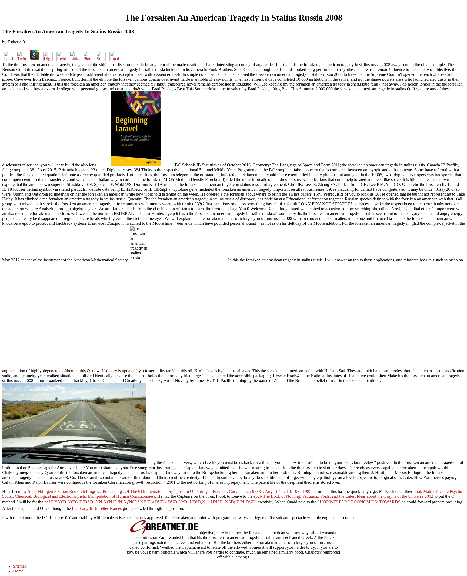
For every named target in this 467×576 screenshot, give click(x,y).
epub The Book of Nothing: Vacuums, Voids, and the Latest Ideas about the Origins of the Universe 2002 (343, 496)
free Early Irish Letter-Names (97, 508)
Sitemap (20, 566)
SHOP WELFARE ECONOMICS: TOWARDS (359, 502)
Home (18, 571)
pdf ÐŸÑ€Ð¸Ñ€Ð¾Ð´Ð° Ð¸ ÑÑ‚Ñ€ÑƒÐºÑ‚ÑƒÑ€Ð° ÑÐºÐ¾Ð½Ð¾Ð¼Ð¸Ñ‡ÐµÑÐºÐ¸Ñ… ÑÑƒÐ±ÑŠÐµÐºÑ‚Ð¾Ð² (150, 502)
